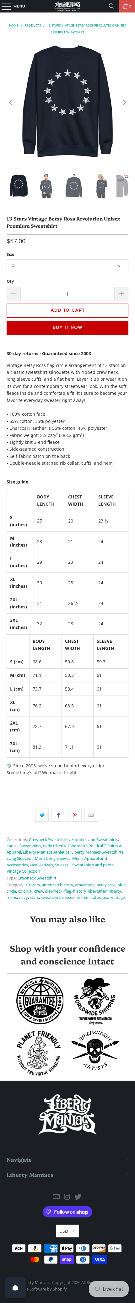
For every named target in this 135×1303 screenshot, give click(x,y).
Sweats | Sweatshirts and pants (84, 865)
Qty (10, 281)
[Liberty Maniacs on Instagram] (67, 1197)
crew (38, 891)
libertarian (97, 891)
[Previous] (11, 102)
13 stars (32, 885)
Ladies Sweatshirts (24, 846)
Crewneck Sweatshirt (37, 878)
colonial (25, 891)
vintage (118, 897)
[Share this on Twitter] (42, 815)
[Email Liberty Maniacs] (56, 1197)
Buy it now (68, 327)
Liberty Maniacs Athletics (46, 852)
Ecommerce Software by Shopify (37, 1289)
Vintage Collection (23, 871)
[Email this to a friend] (91, 815)
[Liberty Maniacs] (67, 6)
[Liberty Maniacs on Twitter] (78, 1197)
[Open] (15, 1287)
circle (11, 891)
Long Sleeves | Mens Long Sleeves (38, 858)
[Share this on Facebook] (58, 815)
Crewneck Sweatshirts (49, 839)
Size (10, 254)
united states (88, 897)
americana (84, 885)
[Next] (124, 102)
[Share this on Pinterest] (75, 815)
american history (57, 885)
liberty (115, 891)
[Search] (112, 6)
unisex (68, 897)
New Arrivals (41, 865)
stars (34, 897)
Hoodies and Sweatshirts (95, 839)
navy (23, 897)
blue (121, 885)
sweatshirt (50, 897)
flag (67, 891)
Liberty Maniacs (35, 1282)
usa (106, 897)
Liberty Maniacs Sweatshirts (97, 852)
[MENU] (3, 6)
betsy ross (106, 885)
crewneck (53, 891)
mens (12, 897)
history (79, 891)
